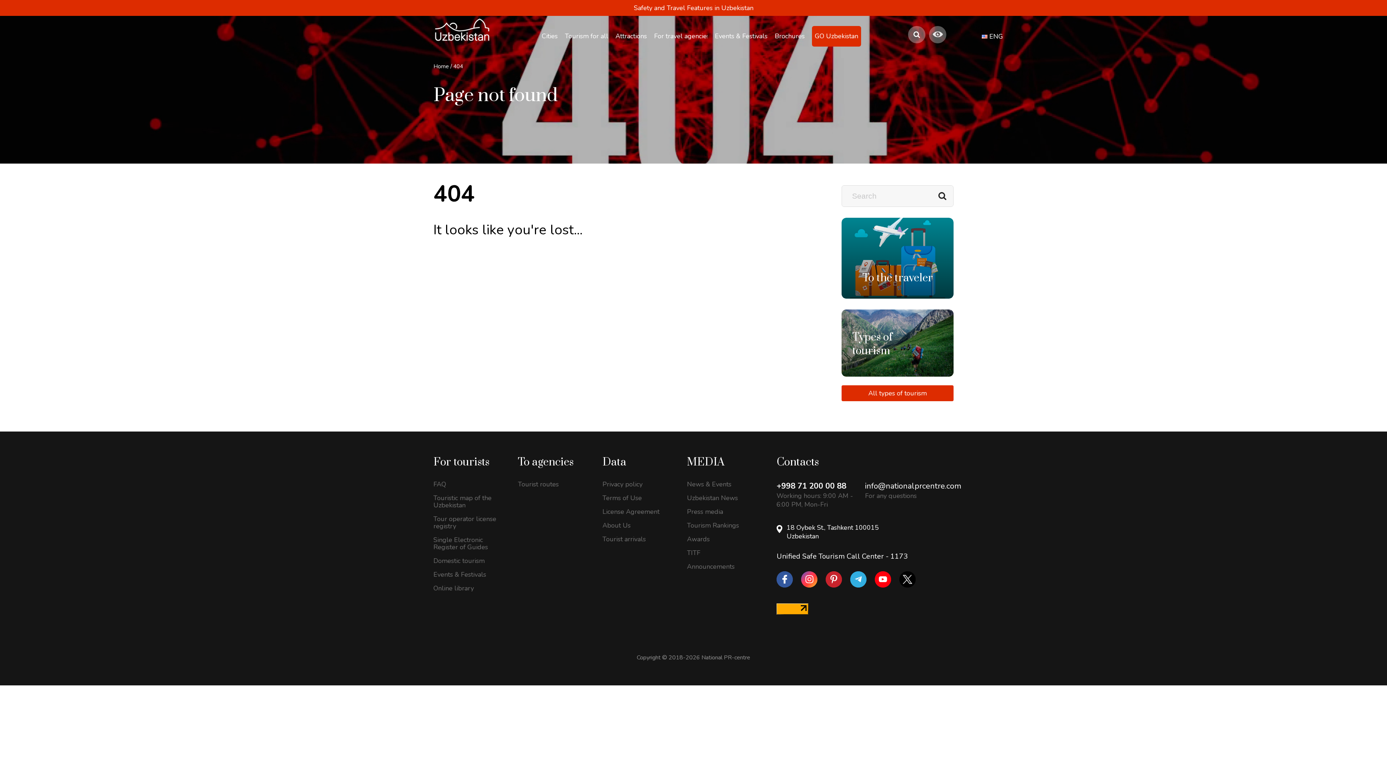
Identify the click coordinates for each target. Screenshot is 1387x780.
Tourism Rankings (713, 525)
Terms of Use (622, 498)
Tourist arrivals (624, 539)
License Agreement (631, 511)
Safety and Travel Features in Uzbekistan (693, 8)
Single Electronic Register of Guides (460, 543)
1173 (899, 556)
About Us (616, 525)
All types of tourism (897, 393)
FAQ (439, 484)
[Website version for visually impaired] (937, 34)
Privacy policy (622, 484)
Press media (705, 511)
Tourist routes (538, 484)
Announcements (711, 566)
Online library (453, 588)
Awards (698, 539)
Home (441, 66)
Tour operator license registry (464, 522)
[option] (898, 258)
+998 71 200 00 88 (811, 486)
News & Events (709, 484)
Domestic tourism (459, 560)
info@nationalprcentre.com (913, 486)
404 (458, 66)
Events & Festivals (459, 574)
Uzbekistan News (712, 498)
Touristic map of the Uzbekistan (462, 501)
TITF (693, 552)
